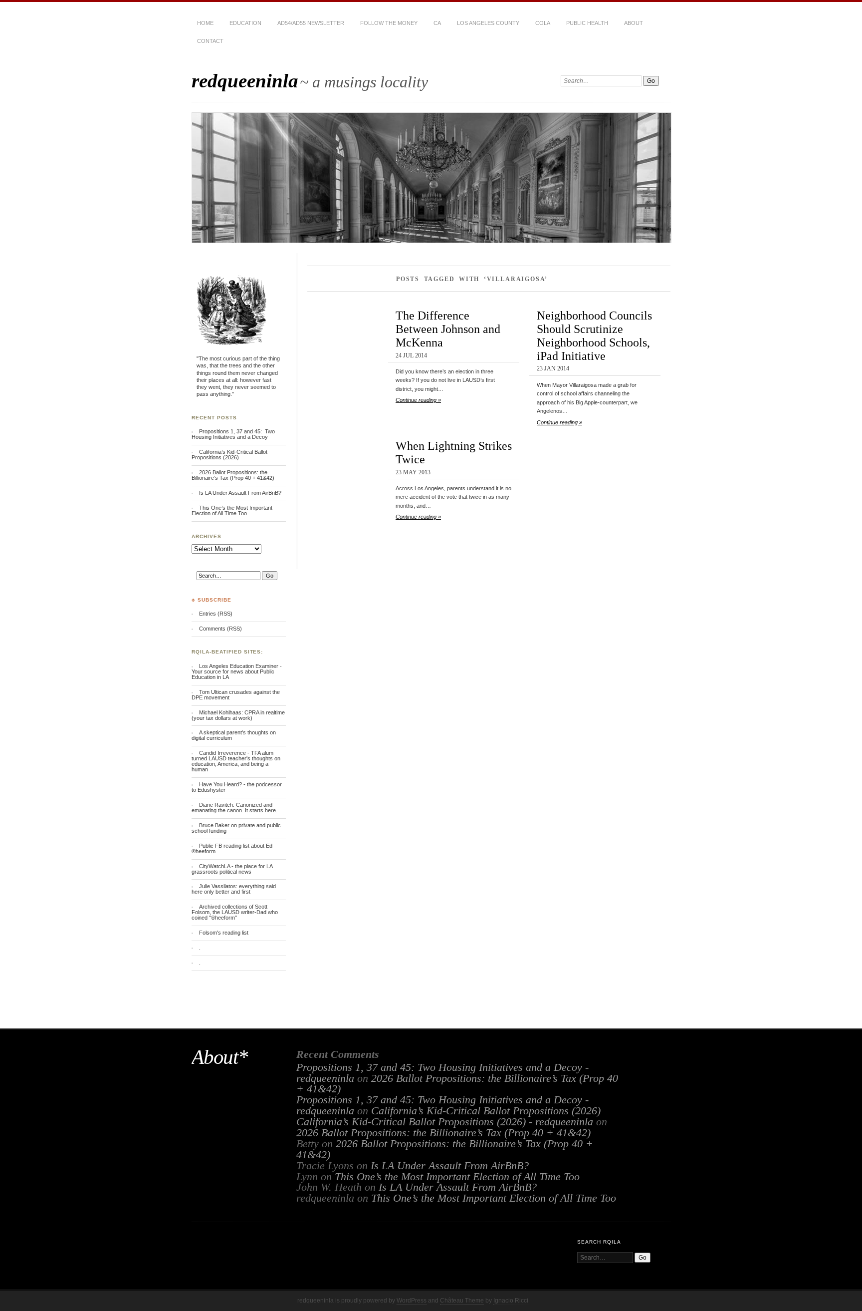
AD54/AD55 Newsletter (310, 23)
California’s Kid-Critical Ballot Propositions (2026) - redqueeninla (444, 1122)
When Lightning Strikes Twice (454, 452)
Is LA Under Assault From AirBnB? (240, 493)
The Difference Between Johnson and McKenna (448, 329)
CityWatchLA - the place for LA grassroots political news (232, 869)
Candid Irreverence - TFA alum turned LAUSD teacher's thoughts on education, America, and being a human (236, 761)
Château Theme (462, 1300)
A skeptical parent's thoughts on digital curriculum (234, 735)
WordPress (412, 1300)
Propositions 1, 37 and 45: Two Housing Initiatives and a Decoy (233, 434)
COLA (542, 23)
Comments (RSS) (220, 629)
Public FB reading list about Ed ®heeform (232, 848)
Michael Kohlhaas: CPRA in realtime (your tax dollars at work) (238, 715)
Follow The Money (389, 23)
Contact (210, 41)
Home (205, 23)
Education (245, 23)
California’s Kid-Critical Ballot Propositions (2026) (229, 454)
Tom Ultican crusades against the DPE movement (236, 694)
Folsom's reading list (223, 933)
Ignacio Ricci (510, 1300)
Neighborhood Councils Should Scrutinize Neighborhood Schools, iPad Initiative (594, 335)
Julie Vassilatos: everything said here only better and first (234, 889)
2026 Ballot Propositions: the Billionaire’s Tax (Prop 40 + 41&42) (233, 475)
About (633, 23)
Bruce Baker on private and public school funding (236, 828)
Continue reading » (418, 400)
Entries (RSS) (215, 614)
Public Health (587, 23)
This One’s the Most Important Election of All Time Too (232, 510)
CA (437, 23)
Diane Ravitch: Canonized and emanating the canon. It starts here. (234, 807)
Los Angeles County (488, 23)
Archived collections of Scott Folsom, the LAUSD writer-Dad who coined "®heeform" (235, 912)
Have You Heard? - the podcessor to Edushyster (237, 787)
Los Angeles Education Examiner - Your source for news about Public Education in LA (237, 671)
